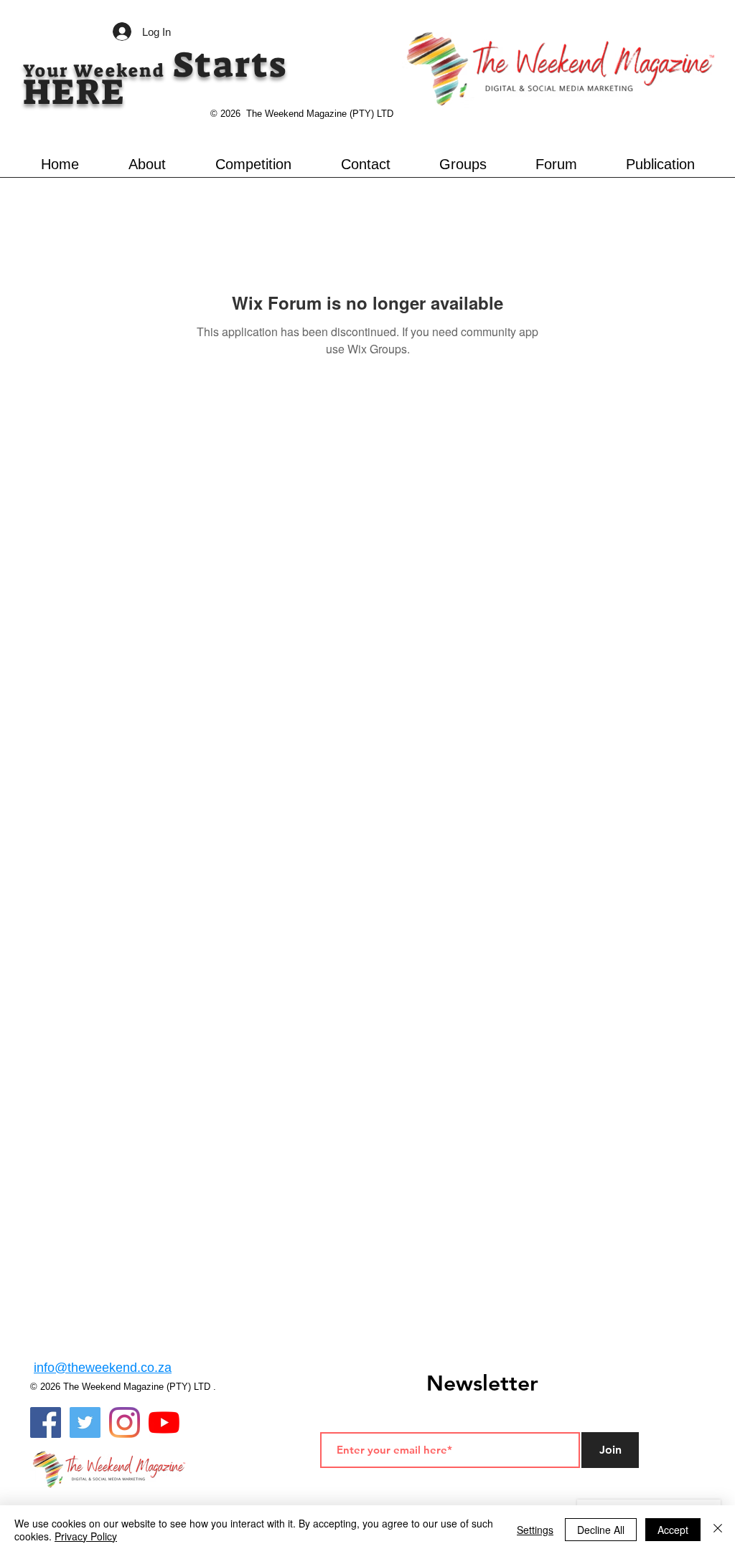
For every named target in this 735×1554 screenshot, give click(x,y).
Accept (672, 1529)
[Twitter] (85, 1422)
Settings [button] (535, 1529)
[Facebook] (45, 1422)
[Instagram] (124, 1422)
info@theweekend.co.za (103, 1367)
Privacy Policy (86, 1536)
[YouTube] (164, 1422)
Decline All (600, 1529)
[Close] (717, 1530)
